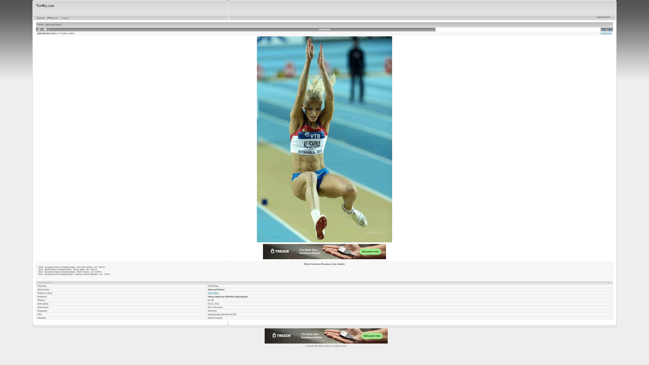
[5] (610, 33)
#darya (211, 297)
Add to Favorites (215, 318)
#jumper (244, 297)
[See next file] (610, 29)
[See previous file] (604, 29)
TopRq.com (328, 346)
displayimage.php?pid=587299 (222, 314)
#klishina (229, 297)
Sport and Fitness (216, 289)
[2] (604, 33)
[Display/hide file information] (45, 29)
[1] (601, 33)
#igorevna (220, 297)
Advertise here (603, 17)
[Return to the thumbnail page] (39, 29)
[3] (606, 33)
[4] (608, 33)
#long (236, 297)
